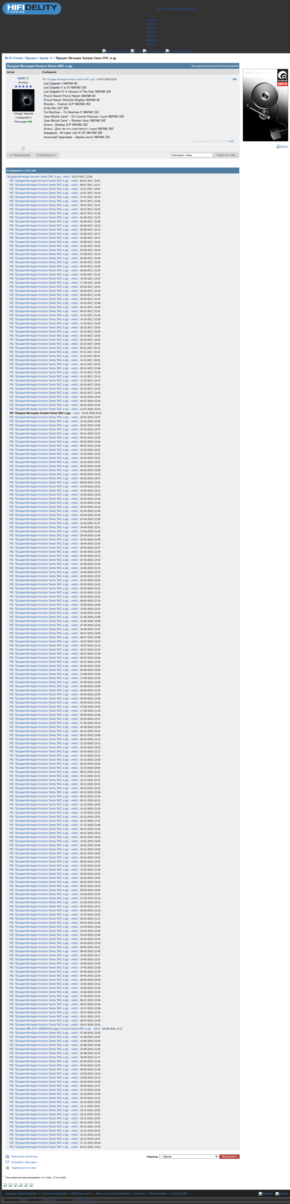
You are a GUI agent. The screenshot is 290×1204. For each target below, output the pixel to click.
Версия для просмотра (24, 1156)
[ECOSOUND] (21, 1185)
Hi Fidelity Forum (82, 1200)
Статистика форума (54, 1193)
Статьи (151, 32)
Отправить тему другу (24, 1162)
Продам (31, 58)
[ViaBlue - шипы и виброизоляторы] (26, 1185)
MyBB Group (49, 1200)
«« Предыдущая (19, 155)
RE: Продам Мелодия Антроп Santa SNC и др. (69, 79)
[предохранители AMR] (5, 1185)
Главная (151, 20)
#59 (234, 79)
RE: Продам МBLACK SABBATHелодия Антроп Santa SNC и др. (50, 1028)
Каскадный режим (203, 66)
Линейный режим (227, 66)
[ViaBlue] (16, 1185)
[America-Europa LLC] (10, 1185)
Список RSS (179, 1193)
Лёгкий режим (158, 1193)
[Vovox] (31, 1185)
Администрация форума (21, 1193)
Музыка (151, 36)
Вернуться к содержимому (113, 1193)
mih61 (22, 78)
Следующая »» (46, 155)
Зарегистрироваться (182, 8)
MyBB (22, 1200)
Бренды (151, 40)
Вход (160, 8)
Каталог (151, 44)
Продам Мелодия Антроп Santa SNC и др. (34, 176)
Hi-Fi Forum (14, 58)
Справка (139, 1193)
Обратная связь (81, 1193)
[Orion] (282, 146)
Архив (44, 58)
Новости (151, 24)
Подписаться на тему (23, 1167)
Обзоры (151, 28)
